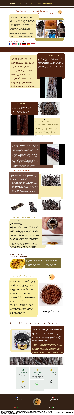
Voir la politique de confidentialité (11, 413)
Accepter (68, 412)
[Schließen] (72, 412)
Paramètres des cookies (60, 412)
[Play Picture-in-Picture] (59, 96)
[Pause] (42, 96)
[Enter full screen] (61, 96)
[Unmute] (44, 96)
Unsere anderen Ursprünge (24, 170)
